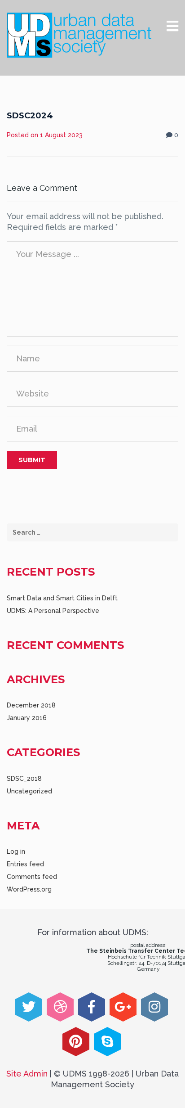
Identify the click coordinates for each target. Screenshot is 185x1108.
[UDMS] (79, 35)
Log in (16, 851)
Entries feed (25, 864)
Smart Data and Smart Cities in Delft (62, 598)
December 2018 (31, 705)
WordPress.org (29, 889)
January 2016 (27, 717)
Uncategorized (29, 791)
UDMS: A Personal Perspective (53, 610)
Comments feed (32, 876)
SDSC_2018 (24, 778)
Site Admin (27, 1073)
